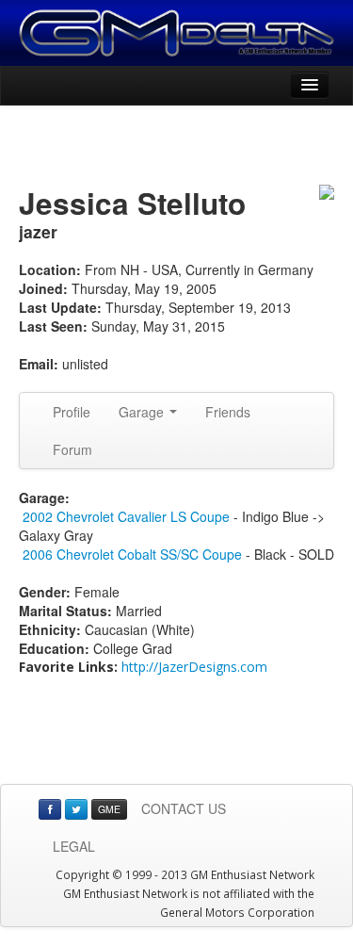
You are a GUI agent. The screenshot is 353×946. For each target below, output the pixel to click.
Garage (143, 411)
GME (109, 809)
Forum (72, 449)
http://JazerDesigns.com (194, 667)
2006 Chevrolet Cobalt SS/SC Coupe (132, 554)
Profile (71, 411)
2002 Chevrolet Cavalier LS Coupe (126, 516)
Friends (227, 411)
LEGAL (74, 846)
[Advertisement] (177, 147)
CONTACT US (183, 808)
